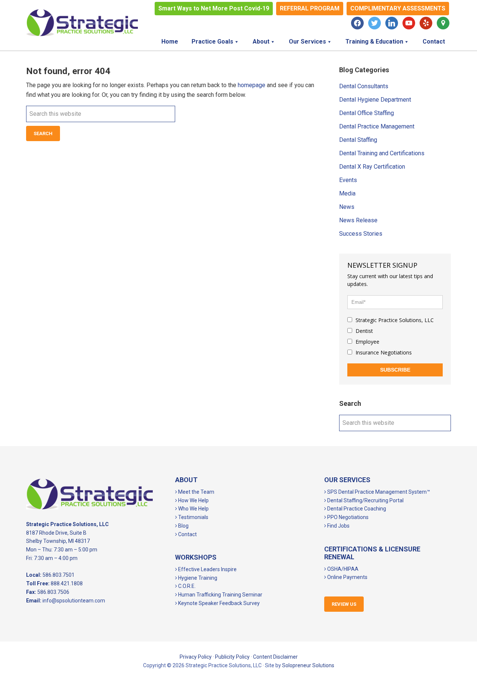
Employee (366, 341)
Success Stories (360, 233)
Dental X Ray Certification (372, 166)
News (346, 206)
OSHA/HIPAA (342, 569)
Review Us (344, 604)
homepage (251, 85)
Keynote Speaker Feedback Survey (218, 603)
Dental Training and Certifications (381, 153)
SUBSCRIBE (395, 370)
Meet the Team (195, 492)
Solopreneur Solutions (308, 665)
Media (347, 193)
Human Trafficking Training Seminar (219, 595)
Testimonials (192, 517)
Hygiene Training (197, 578)
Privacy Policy (196, 657)
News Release (358, 220)
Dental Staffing (358, 139)
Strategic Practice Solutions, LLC (82, 23)
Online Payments (346, 577)
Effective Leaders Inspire (207, 569)
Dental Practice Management (376, 126)
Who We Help (193, 509)
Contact (187, 534)
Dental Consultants (363, 86)
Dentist (363, 330)
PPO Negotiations (347, 517)
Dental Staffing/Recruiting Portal (365, 500)
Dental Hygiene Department (375, 99)
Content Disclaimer (275, 657)
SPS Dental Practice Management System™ (378, 492)
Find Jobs (338, 526)
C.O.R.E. (186, 586)
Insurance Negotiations (383, 352)
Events (348, 180)
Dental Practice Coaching (356, 509)
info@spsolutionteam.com (73, 601)
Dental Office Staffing (366, 113)
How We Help (193, 500)
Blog (183, 526)
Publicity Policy (232, 657)
